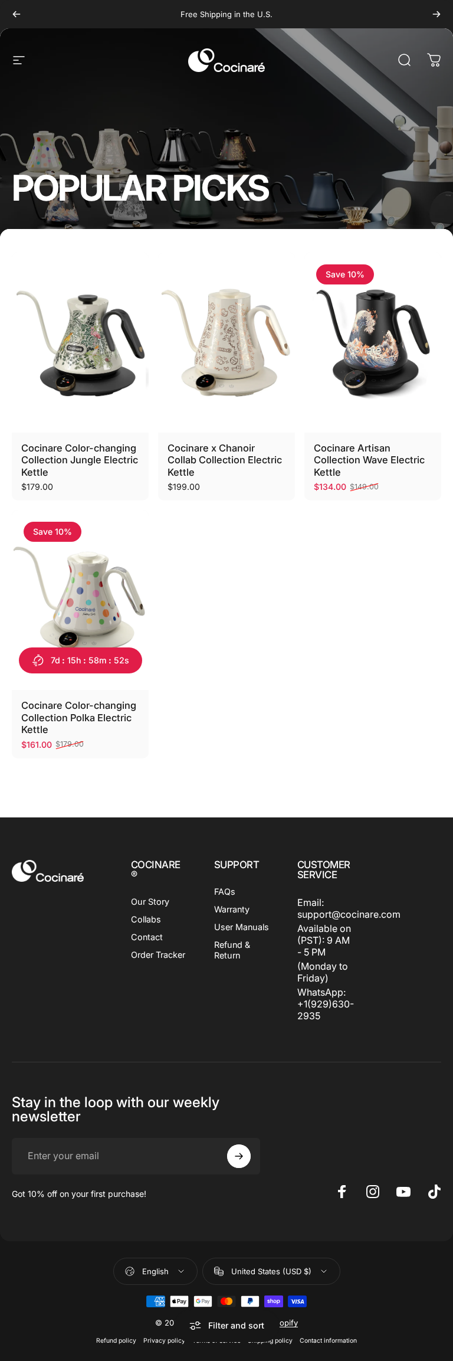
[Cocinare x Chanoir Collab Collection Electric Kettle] (226, 343)
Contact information (328, 1340)
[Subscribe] (239, 1156)
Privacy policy (164, 1340)
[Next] (436, 14)
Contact (147, 937)
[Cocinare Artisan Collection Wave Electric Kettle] (372, 343)
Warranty (232, 909)
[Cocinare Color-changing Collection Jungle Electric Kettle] (80, 343)
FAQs (224, 891)
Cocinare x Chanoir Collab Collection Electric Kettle (225, 460)
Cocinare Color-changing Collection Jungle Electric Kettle (79, 460)
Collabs (146, 919)
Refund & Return (232, 950)
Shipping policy (270, 1340)
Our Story (150, 902)
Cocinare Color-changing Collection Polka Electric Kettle (78, 717)
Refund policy (116, 1340)
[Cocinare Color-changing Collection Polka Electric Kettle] (80, 600)
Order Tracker (158, 955)
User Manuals (241, 927)
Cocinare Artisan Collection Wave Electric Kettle (369, 460)
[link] (324, 940)
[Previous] (16, 14)
